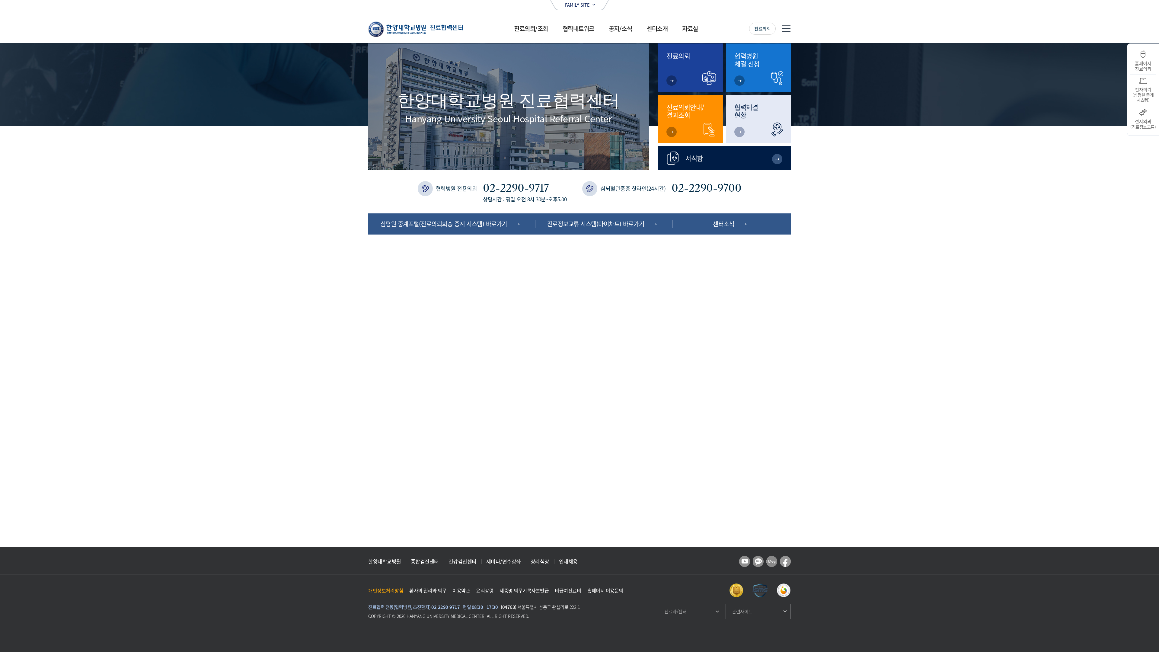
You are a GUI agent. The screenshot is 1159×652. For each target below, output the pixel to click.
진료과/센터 (675, 611)
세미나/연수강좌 (503, 561)
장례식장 (540, 561)
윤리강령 (484, 590)
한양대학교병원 (384, 561)
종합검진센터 (425, 561)
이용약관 (461, 590)
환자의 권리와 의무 (427, 590)
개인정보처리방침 (385, 590)
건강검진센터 (463, 561)
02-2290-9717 (516, 188)
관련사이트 (742, 611)
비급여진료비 (568, 590)
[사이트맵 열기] (786, 28)
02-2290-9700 (706, 188)
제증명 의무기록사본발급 (524, 590)
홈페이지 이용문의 (605, 590)
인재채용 (568, 561)
